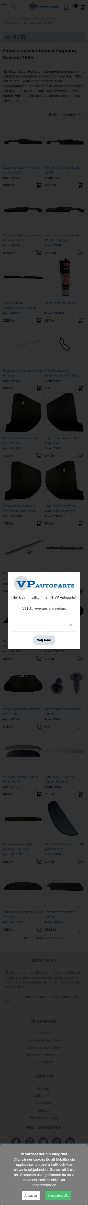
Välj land (44, 640)
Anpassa (30, 1195)
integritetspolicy (43, 1184)
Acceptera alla (58, 1195)
